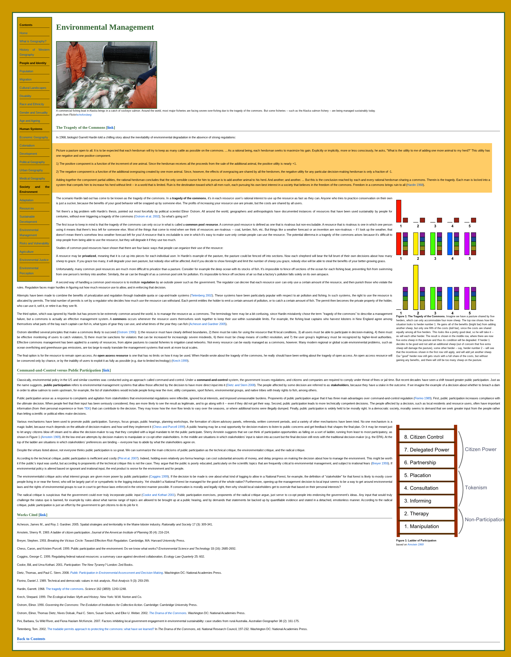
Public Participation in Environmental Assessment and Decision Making (116, 572)
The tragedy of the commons (64, 589)
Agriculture (27, 251)
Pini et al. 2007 (128, 458)
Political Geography (32, 162)
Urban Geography (31, 170)
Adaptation (26, 200)
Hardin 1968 (415, 184)
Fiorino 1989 (423, 398)
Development (28, 153)
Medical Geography (32, 178)
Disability (25, 96)
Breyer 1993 (380, 463)
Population (26, 71)
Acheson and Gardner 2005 (208, 324)
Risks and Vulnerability (34, 243)
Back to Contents (31, 639)
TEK (87, 408)
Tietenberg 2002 (201, 295)
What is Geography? (33, 41)
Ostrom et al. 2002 (147, 216)
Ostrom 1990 (126, 332)
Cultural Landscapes (33, 87)
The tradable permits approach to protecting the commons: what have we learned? (100, 629)
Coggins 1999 (159, 476)
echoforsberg (83, 114)
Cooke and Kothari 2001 (158, 494)
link (110, 127)
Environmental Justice (34, 260)
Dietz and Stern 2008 (241, 385)
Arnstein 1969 (416, 544)
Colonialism (27, 145)
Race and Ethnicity (32, 104)
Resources (27, 208)
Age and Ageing (30, 120)
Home (24, 33)
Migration (26, 79)
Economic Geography (34, 137)
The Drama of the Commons (167, 613)
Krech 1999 (179, 360)
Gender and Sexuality (34, 112)
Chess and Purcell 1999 (168, 426)
